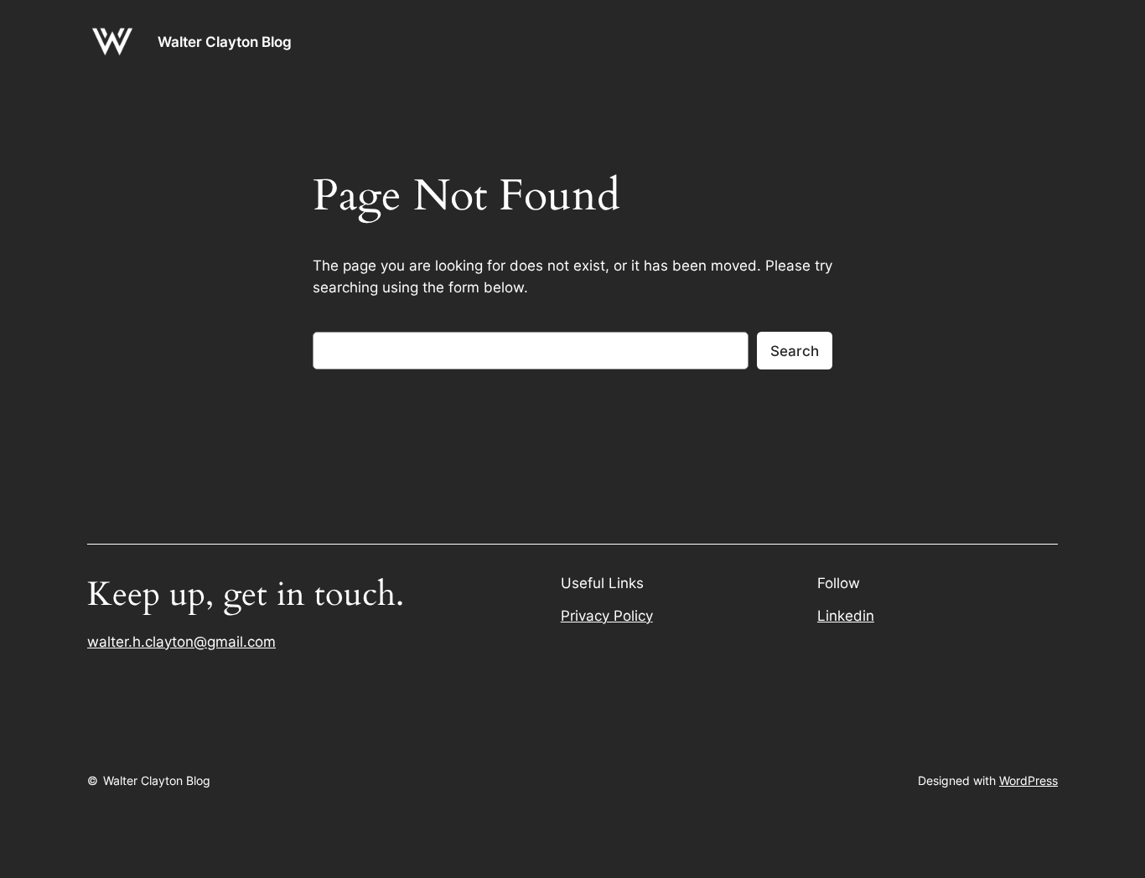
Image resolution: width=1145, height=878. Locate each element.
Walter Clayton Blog (225, 42)
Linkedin (845, 615)
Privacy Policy (607, 615)
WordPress (1028, 780)
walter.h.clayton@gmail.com (181, 641)
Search (794, 351)
